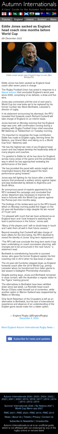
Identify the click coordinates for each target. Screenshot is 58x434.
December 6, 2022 (29, 318)
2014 (53, 399)
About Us (17, 416)
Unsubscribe (42, 421)
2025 (36, 396)
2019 (25, 399)
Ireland (30, 19)
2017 (39, 399)
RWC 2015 (48, 412)
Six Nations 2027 (44, 405)
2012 (29, 401)
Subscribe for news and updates (32, 339)
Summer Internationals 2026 (18, 405)
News (7, 416)
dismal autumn (9, 92)
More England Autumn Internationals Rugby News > (28, 327)
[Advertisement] (29, 367)
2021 (11, 399)
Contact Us (47, 416)
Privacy (36, 416)
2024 (43, 396)
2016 (46, 399)
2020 (18, 399)
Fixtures (6, 19)
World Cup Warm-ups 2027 (29, 408)
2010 (36, 401)
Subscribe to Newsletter (22, 421)
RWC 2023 (22, 412)
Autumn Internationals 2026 (18, 396)
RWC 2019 (35, 412)
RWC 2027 (9, 412)
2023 (50, 396)
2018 (32, 399)
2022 (4, 399)
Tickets (27, 416)
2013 (22, 401)
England (18, 19)
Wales (53, 19)
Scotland (42, 19)
